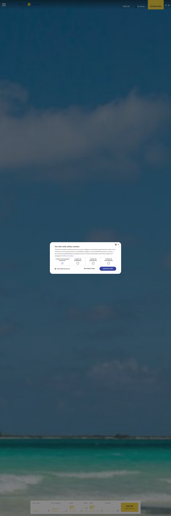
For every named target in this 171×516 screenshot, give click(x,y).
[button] (62, 269)
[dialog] (85, 258)
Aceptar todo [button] (108, 268)
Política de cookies (67, 256)
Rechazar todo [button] (89, 268)
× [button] (118, 244)
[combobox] (116, 244)
